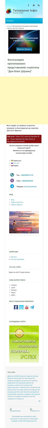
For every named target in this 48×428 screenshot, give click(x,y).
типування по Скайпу (14, 399)
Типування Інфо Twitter (33, 5)
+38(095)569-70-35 (27, 175)
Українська (17, 161)
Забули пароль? (16, 204)
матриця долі (11, 392)
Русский (16, 163)
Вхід (12, 200)
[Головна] (24, 14)
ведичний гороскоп (25, 383)
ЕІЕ (17, 376)
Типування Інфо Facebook (28, 5)
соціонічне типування (24, 394)
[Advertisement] (24, 100)
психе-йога (23, 392)
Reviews (14, 257)
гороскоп (27, 385)
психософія (33, 392)
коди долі (35, 390)
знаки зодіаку (23, 390)
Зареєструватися (17, 202)
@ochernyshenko (30, 186)
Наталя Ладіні (26, 376)
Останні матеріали (17, 259)
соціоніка (10, 394)
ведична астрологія (22, 381)
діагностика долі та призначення (18, 387)
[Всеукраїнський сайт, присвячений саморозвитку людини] (24, 362)
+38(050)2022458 (27, 181)
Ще (39, 401)
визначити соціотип (14, 385)
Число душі (28, 378)
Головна (9, 26)
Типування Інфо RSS (38, 5)
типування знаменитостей (23, 396)
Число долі (17, 378)
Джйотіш (10, 376)
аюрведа (10, 381)
